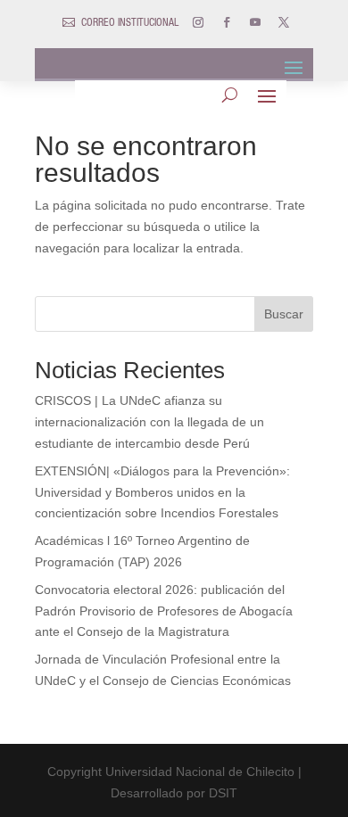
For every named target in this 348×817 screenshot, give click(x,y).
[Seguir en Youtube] (255, 22)
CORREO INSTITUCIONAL (129, 23)
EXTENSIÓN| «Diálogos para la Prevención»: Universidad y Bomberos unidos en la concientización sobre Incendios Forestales (162, 492)
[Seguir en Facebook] (226, 22)
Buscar (283, 314)
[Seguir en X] (283, 22)
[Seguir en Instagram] (198, 22)
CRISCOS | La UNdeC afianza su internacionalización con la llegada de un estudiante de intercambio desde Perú (149, 421)
